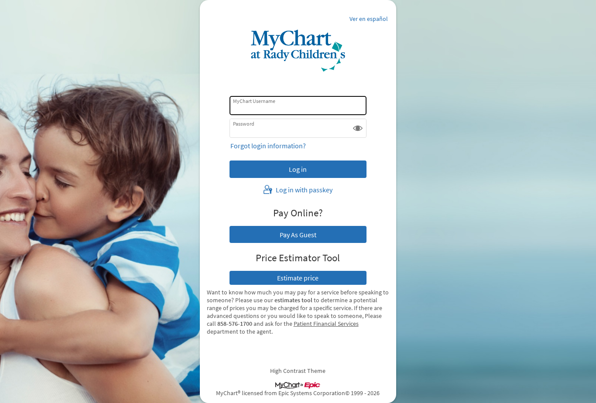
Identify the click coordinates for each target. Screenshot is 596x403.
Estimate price (298, 277)
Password (243, 123)
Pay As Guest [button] (298, 234)
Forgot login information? (268, 145)
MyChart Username (254, 101)
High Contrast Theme (297, 371)
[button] (358, 128)
